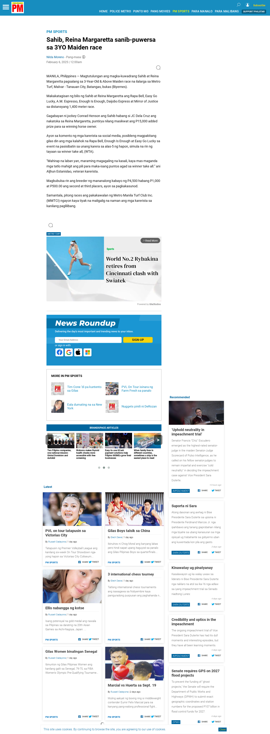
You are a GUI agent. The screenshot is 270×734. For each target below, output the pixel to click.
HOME (103, 11)
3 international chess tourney (131, 574)
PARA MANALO (202, 11)
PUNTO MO (140, 11)
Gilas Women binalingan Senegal (71, 651)
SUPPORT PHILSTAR (254, 11)
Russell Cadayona (57, 541)
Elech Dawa (116, 537)
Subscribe (259, 5)
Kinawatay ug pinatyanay (192, 567)
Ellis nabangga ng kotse (64, 608)
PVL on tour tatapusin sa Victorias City (65, 533)
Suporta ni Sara (184, 506)
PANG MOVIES (160, 11)
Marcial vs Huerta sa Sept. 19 (132, 685)
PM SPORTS (181, 11)
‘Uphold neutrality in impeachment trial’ (188, 432)
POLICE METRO (120, 11)
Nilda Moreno (55, 57)
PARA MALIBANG (227, 11)
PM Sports (56, 31)
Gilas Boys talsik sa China (129, 531)
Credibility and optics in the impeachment (194, 621)
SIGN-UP (138, 340)
